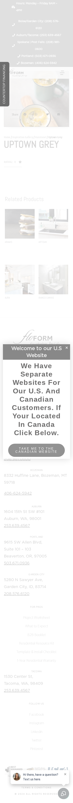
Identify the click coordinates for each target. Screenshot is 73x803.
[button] (66, 347)
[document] (36, 401)
